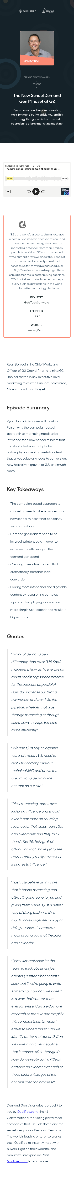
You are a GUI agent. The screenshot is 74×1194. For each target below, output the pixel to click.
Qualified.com (27, 1112)
